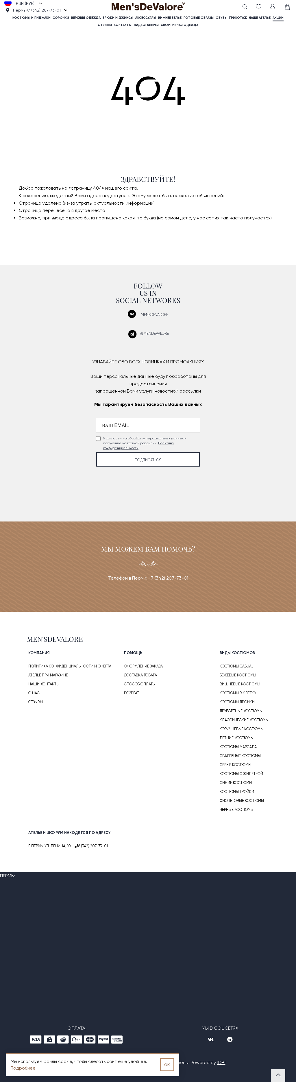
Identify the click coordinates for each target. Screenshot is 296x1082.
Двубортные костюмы (241, 711)
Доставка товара (140, 675)
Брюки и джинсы (118, 18)
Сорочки (61, 18)
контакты (123, 25)
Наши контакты (43, 684)
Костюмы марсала (238, 747)
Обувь (221, 18)
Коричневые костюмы (241, 729)
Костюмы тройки (237, 791)
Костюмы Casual (236, 666)
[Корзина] (287, 6)
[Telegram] (229, 1040)
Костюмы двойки (237, 702)
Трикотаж (238, 18)
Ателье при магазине (48, 675)
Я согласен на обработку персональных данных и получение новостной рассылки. (144, 443)
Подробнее (23, 1068)
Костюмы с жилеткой (241, 774)
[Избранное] (258, 6)
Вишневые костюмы (240, 684)
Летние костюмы (237, 738)
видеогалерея (146, 25)
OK (167, 1065)
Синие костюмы (236, 782)
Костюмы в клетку (238, 693)
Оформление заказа (143, 666)
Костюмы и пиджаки (31, 18)
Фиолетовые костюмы (242, 800)
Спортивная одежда (179, 25)
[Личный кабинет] (272, 6)
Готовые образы (199, 18)
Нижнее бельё (170, 18)
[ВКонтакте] (211, 1040)
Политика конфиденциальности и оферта (69, 666)
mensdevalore (154, 314)
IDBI (221, 1062)
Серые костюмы (235, 765)
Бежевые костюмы (238, 675)
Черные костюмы (237, 809)
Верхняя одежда (86, 18)
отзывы (105, 25)
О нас (34, 693)
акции (278, 18)
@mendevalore (154, 333)
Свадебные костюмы (240, 756)
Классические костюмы (244, 720)
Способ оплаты (140, 684)
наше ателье (260, 18)
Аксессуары (145, 18)
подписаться (148, 460)
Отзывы (35, 702)
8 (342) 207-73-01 (93, 846)
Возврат (131, 693)
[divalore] (148, 7)
